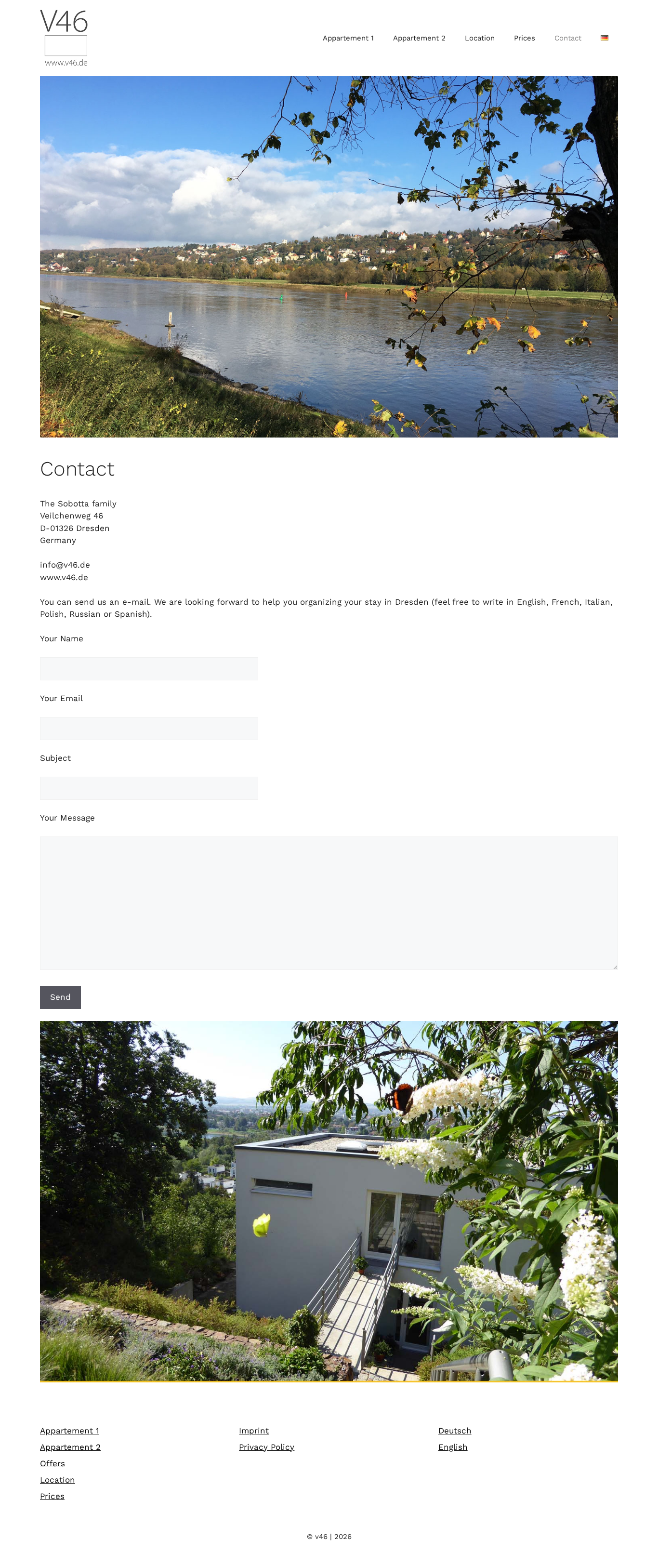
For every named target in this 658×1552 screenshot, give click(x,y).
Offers (52, 1463)
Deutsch (455, 1430)
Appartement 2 (419, 38)
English (453, 1447)
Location (480, 38)
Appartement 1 (348, 38)
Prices (524, 38)
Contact (567, 38)
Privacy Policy (266, 1447)
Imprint (254, 1430)
